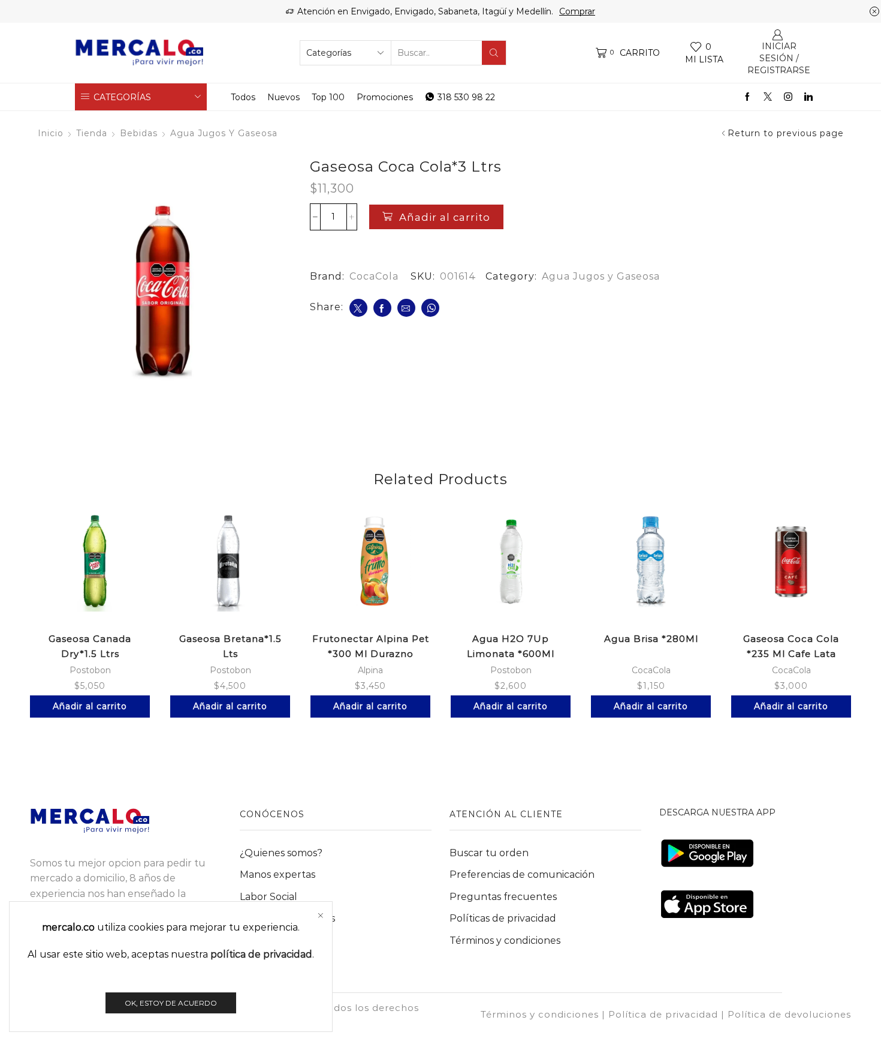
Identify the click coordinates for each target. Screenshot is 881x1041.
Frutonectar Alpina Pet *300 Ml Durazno (370, 646)
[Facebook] (747, 97)
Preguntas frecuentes (503, 896)
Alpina (370, 670)
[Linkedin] (808, 97)
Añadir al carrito (444, 217)
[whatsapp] (430, 308)
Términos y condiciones (504, 940)
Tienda (91, 133)
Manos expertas (277, 874)
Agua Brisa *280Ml (651, 638)
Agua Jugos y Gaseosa (223, 133)
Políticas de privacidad (502, 918)
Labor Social (268, 896)
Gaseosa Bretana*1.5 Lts (230, 646)
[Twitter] (768, 97)
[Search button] (494, 53)
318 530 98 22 (466, 97)
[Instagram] (788, 97)
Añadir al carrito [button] (90, 706)
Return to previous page (786, 133)
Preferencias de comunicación (522, 874)
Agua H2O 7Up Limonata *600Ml (510, 646)
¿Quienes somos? (281, 853)
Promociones (385, 97)
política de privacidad (261, 954)
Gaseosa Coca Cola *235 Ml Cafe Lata (791, 646)
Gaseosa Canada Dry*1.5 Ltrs (90, 646)
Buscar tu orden (489, 853)
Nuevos (283, 97)
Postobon (90, 670)
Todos (243, 97)
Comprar (577, 11)
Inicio (51, 133)
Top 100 (328, 97)
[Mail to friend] (406, 308)
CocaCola (374, 276)
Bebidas (139, 133)
